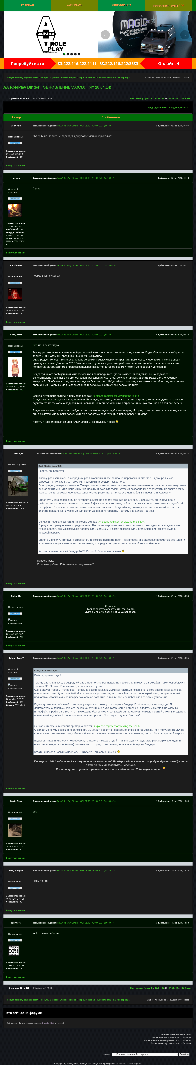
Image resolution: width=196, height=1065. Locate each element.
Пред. (147, 98)
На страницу (136, 98)
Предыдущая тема (157, 107)
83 (156, 98)
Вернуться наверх (15, 165)
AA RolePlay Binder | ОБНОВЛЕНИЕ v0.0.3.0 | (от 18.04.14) (57, 87)
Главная (27, 5)
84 (159, 98)
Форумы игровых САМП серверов (58, 77)
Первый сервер (87, 77)
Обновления (121, 5)
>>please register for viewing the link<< (116, 395)
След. (188, 98)
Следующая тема (178, 107)
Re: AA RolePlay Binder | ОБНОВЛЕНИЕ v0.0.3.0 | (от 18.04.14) (86, 125)
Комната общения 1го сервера (113, 77)
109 (182, 98)
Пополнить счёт (168, 6)
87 (170, 98)
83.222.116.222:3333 (121, 63)
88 (173, 98)
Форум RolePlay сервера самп (22, 77)
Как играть (74, 5)
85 (163, 98)
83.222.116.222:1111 (74, 63)
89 (176, 98)
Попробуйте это (27, 63)
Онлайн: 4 (168, 63)
